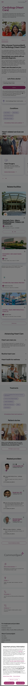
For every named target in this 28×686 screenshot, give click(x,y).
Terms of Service (16, 676)
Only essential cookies (9, 683)
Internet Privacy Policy (7, 676)
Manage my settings (14, 679)
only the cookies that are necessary (17, 661)
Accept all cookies (20, 683)
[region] (14, 664)
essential (20, 651)
